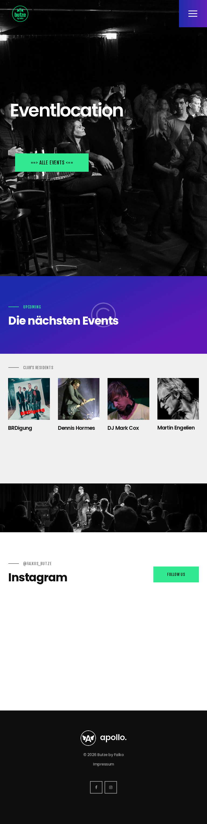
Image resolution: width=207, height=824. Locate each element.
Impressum (103, 764)
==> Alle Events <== (52, 163)
